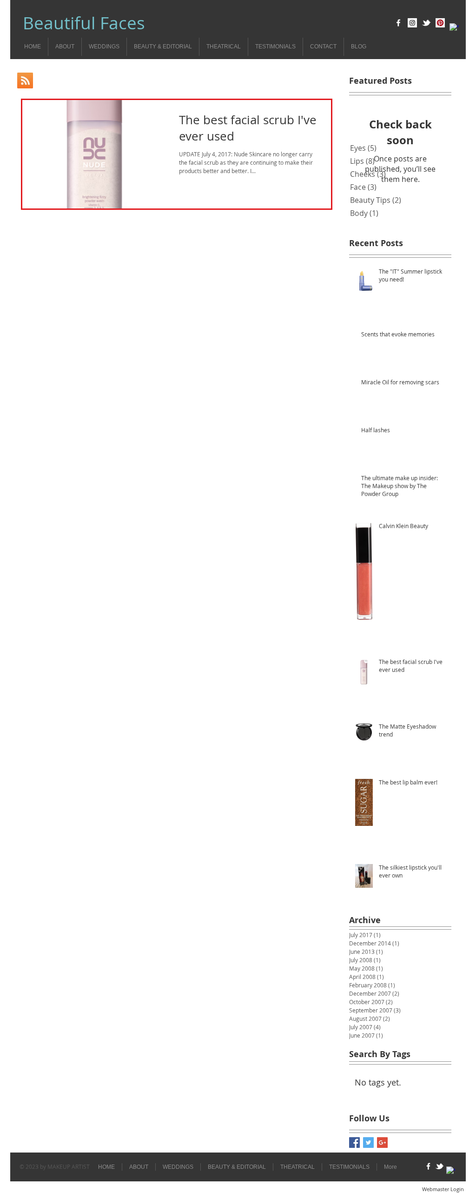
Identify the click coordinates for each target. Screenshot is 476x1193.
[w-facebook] (398, 22)
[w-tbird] (426, 22)
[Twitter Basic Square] (368, 1142)
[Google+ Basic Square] (382, 1142)
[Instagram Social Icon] (412, 22)
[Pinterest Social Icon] (440, 22)
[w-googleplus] (454, 28)
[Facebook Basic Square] (354, 1142)
